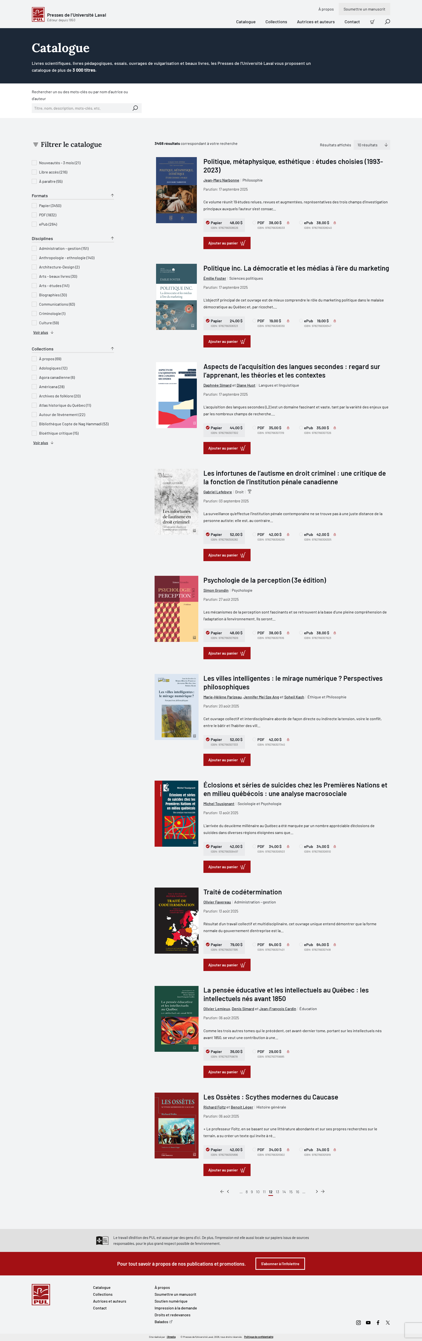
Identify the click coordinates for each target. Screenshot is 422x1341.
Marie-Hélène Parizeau (222, 696)
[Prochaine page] (317, 1191)
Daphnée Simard (217, 385)
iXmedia (171, 1336)
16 (297, 1191)
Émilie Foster (214, 278)
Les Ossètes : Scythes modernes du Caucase (270, 1097)
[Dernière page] (323, 1191)
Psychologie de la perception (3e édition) (264, 580)
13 (277, 1191)
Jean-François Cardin (277, 1008)
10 (258, 1191)
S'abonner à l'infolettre (280, 1263)
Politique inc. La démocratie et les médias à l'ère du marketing (296, 268)
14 (284, 1191)
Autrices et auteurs (316, 21)
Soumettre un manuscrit (364, 9)
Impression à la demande (176, 1308)
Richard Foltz (214, 1107)
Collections (276, 21)
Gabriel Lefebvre (217, 491)
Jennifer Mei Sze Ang (261, 696)
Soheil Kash (294, 696)
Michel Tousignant (218, 803)
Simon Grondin (216, 590)
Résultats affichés (335, 144)
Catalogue (246, 21)
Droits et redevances (172, 1314)
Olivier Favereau (217, 902)
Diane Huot (246, 385)
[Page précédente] (228, 1191)
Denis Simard (243, 1008)
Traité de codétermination (242, 892)
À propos (326, 9)
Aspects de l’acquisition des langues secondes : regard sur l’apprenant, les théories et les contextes (291, 370)
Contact (352, 21)
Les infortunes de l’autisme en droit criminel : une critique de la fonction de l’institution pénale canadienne (294, 477)
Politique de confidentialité (258, 1336)
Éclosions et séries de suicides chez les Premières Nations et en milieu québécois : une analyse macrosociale (295, 789)
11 (264, 1191)
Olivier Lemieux (216, 1008)
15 (291, 1191)
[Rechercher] (135, 108)
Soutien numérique (171, 1301)
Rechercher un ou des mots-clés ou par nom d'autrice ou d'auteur (80, 95)
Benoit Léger (242, 1107)
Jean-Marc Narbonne (221, 180)
